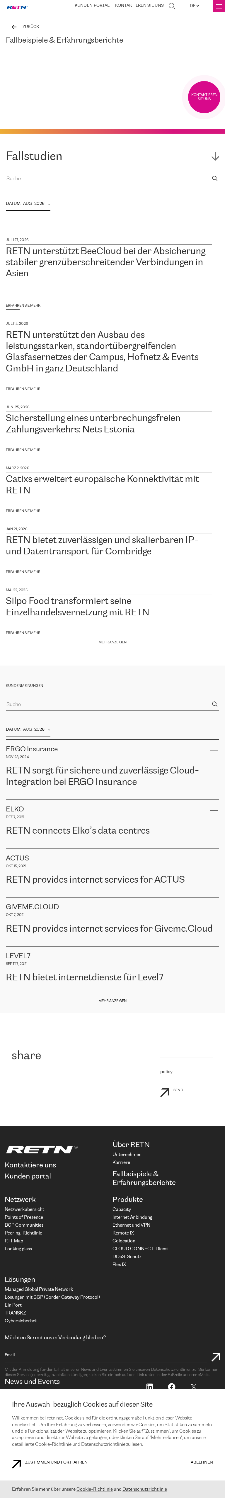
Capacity (121, 1209)
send (178, 1090)
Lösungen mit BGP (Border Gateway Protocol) (52, 1297)
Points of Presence (24, 1217)
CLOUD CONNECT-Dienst (140, 1249)
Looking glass (18, 1249)
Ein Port (13, 1305)
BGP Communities (24, 1225)
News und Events (32, 1382)
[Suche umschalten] (171, 6)
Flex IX (119, 1265)
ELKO (63, 845)
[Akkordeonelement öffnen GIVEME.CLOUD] (213, 908)
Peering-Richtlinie (23, 1233)
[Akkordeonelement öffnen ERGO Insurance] (213, 750)
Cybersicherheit (21, 1321)
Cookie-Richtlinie (94, 1489)
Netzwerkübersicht (24, 1209)
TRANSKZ (15, 1313)
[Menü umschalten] (219, 6)
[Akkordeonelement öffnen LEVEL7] (213, 957)
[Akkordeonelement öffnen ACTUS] (213, 859)
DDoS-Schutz (127, 1257)
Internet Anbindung (132, 1217)
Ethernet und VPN (131, 1225)
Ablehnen (202, 1462)
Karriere (121, 1162)
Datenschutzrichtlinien (171, 1370)
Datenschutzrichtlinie (144, 1489)
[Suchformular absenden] (216, 1358)
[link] (17, 6)
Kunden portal (92, 6)
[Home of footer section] (56, 1149)
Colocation (123, 1241)
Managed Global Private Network (39, 1289)
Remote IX (123, 1233)
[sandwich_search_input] (214, 179)
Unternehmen (127, 1155)
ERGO (12, 796)
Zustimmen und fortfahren (56, 1462)
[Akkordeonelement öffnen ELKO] (213, 810)
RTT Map (14, 1241)
